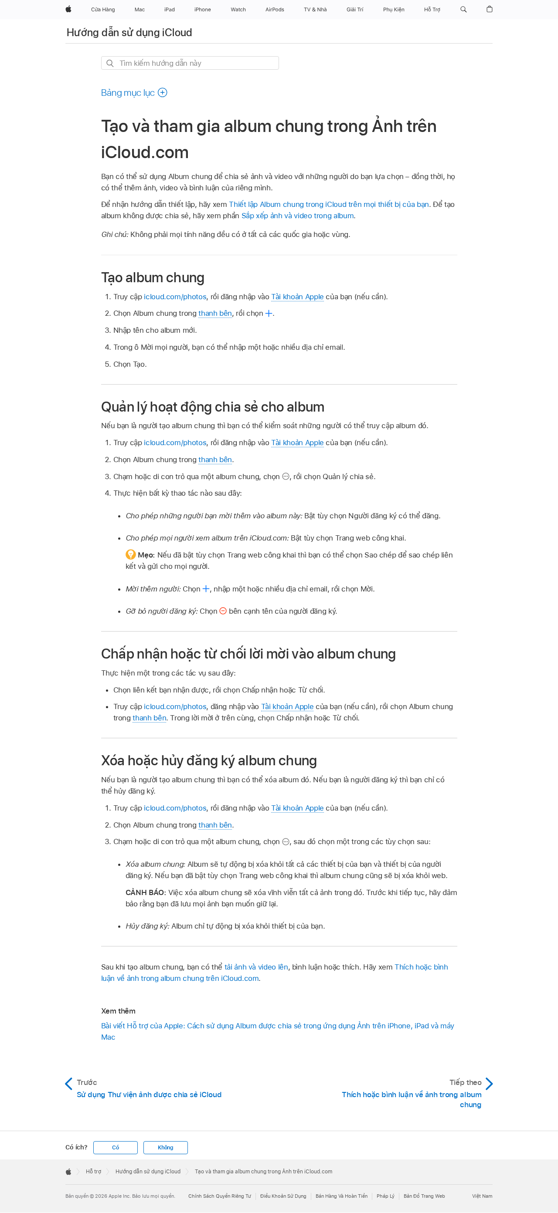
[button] (463, 9)
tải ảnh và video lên (256, 967)
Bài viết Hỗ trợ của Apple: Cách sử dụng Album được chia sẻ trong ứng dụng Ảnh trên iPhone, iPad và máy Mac (278, 1031)
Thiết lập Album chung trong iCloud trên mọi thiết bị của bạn (329, 204)
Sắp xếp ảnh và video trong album (298, 215)
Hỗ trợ (93, 1172)
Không (166, 1148)
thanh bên (215, 313)
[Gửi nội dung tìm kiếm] (110, 63)
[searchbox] (190, 63)
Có (115, 1148)
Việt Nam (482, 1196)
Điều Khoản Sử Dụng (283, 1196)
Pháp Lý (386, 1196)
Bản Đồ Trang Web (424, 1196)
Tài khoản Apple (297, 296)
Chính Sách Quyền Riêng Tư (219, 1196)
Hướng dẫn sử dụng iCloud (130, 32)
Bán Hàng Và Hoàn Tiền (341, 1196)
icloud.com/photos (175, 296)
